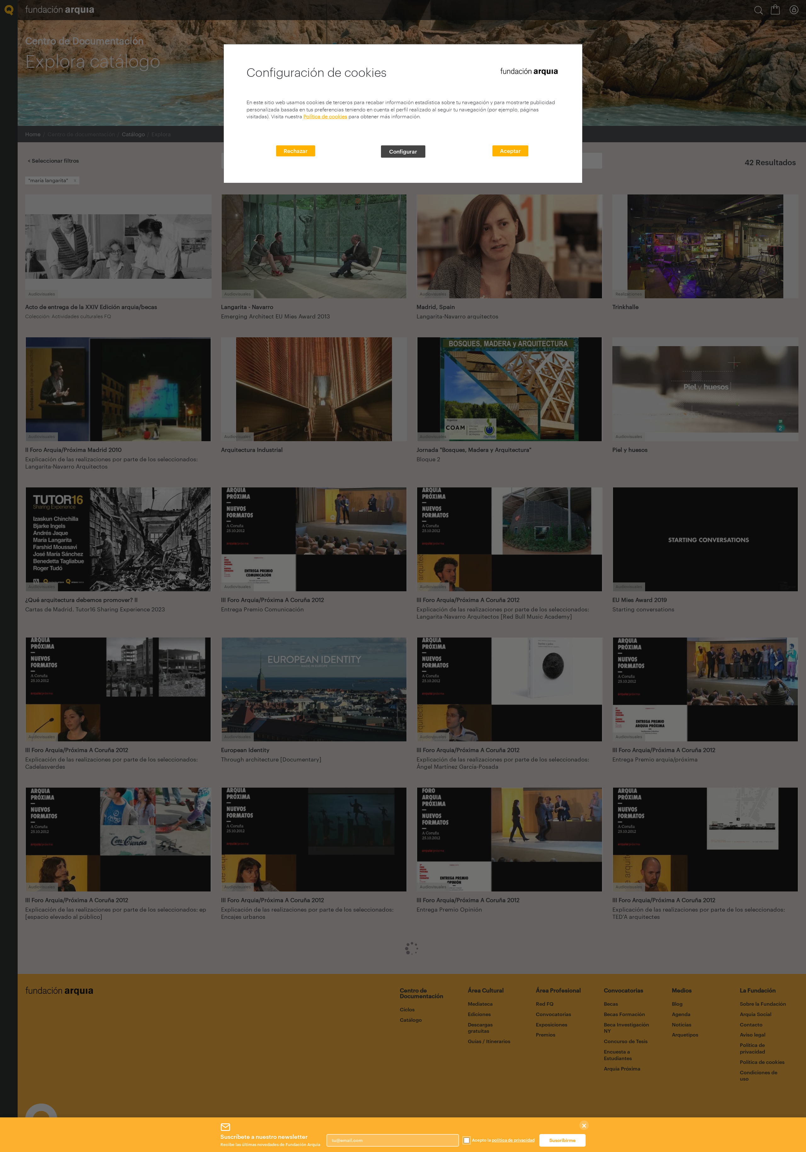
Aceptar (510, 151)
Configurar (403, 151)
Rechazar (296, 151)
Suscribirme (562, 1140)
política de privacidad (513, 1140)
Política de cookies (325, 116)
